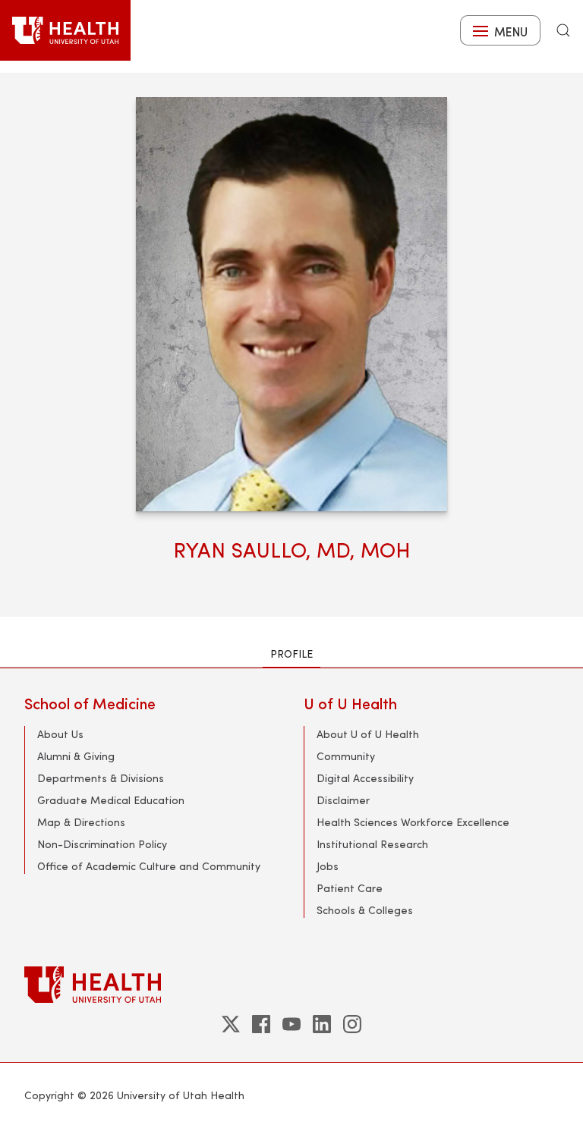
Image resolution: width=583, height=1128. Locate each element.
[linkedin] (322, 1024)
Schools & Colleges (365, 910)
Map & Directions (81, 822)
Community (346, 756)
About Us (60, 734)
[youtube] (291, 1024)
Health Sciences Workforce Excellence (413, 822)
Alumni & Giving (76, 756)
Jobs (328, 866)
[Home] (65, 30)
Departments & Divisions (100, 778)
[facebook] (261, 1024)
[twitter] (231, 1024)
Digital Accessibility (365, 778)
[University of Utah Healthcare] (291, 984)
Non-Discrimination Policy (102, 844)
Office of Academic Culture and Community (148, 866)
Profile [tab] (291, 653)
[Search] (563, 30)
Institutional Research (372, 844)
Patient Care (350, 888)
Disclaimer (343, 800)
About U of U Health (368, 734)
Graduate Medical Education (110, 800)
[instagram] (352, 1024)
